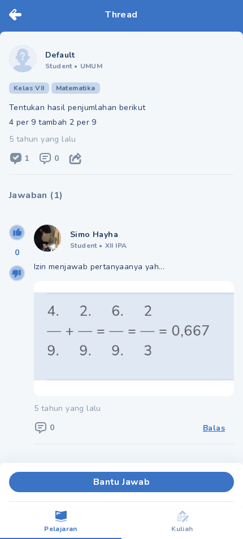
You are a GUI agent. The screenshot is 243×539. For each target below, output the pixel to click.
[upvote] (17, 232)
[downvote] (17, 273)
